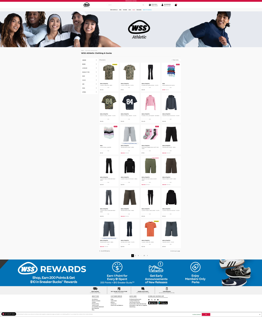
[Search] (143, 5)
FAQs (112, 299)
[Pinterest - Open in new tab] (152, 300)
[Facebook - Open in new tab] (149, 300)
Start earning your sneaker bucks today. (167, 292)
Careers (94, 302)
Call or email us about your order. (142, 292)
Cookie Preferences (134, 300)
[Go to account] (162, 5)
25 (144, 255)
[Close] (259, 314)
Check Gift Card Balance (117, 305)
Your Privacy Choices (134, 302)
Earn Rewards (95, 308)
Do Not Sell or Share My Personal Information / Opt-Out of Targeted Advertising (138, 305)
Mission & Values (96, 300)
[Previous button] (119, 1)
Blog (93, 309)
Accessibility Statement (98, 306)
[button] (153, 4)
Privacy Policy (95, 303)
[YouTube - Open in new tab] (158, 300)
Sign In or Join (167, 5)
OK (206, 314)
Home (82, 50)
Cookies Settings (196, 314)
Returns (113, 302)
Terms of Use (95, 305)
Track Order (114, 300)
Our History (95, 299)
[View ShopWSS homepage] (86, 4)
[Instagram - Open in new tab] (155, 300)
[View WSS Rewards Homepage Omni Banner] (131, 273)
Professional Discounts (135, 299)
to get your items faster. (119, 292)
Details (98, 292)
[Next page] (147, 255)
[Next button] (142, 1)
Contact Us (113, 303)
